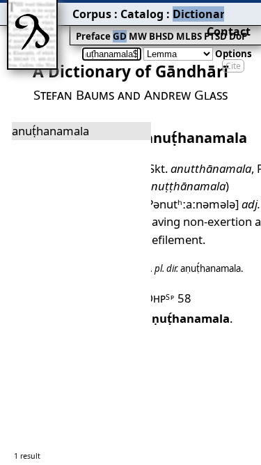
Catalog (142, 14)
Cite (233, 66)
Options (233, 53)
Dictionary (202, 14)
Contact (229, 31)
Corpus (91, 14)
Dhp (160, 298)
